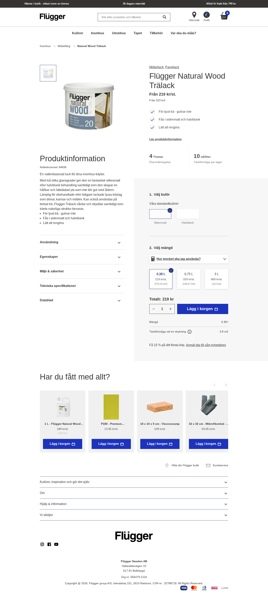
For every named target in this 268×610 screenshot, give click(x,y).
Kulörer (77, 33)
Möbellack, (156, 67)
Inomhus (97, 33)
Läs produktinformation (165, 139)
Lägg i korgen (200, 309)
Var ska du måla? (183, 33)
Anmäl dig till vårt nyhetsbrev (206, 345)
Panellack (172, 67)
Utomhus (119, 33)
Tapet (138, 33)
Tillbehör (156, 33)
